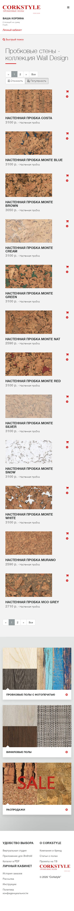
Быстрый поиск (14, 39)
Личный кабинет (12, 30)
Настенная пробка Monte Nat (32, 339)
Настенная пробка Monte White (29, 516)
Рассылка (8, 878)
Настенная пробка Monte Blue (34, 160)
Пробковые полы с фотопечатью (30, 694)
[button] (26, 81)
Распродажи (15, 809)
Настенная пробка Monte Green (29, 295)
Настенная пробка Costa (28, 118)
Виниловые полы (19, 752)
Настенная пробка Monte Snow (29, 470)
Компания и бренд (51, 850)
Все (33, 74)
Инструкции (9, 884)
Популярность (38, 80)
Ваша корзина (13, 18)
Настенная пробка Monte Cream (29, 249)
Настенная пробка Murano (30, 560)
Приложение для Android (17, 856)
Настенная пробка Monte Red (33, 381)
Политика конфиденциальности (15, 891)
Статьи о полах (49, 856)
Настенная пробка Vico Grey (32, 602)
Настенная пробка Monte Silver (29, 425)
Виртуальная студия (15, 850)
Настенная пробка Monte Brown (29, 204)
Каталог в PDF (11, 861)
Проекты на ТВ (48, 861)
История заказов (12, 873)
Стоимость (16, 80)
